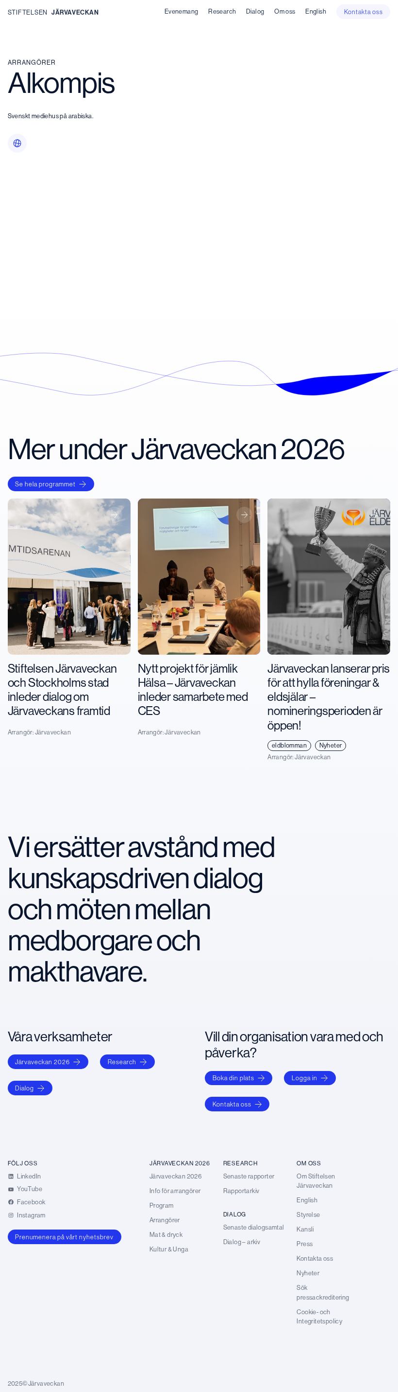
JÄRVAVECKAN (75, 12)
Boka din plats (233, 1078)
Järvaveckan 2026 (42, 1062)
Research (122, 1062)
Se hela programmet (45, 484)
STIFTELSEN (28, 12)
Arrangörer (32, 62)
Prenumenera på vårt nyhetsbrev (64, 1237)
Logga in (304, 1078)
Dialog (24, 1088)
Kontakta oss (232, 1104)
